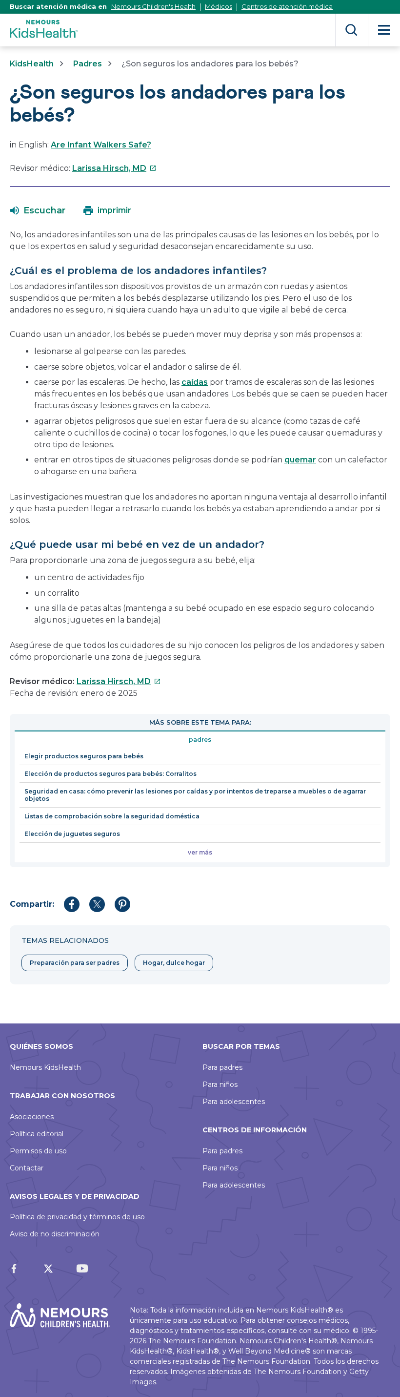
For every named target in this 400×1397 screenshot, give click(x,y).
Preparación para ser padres (75, 962)
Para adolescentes (233, 1101)
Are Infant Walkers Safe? (101, 144)
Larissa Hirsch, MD (114, 168)
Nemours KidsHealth (45, 1067)
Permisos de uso (38, 1151)
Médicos (218, 6)
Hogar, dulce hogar (174, 962)
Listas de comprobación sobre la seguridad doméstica (112, 816)
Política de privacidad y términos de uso (77, 1216)
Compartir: (32, 904)
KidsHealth (32, 63)
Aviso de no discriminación (55, 1234)
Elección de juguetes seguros (72, 833)
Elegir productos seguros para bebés (83, 756)
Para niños (220, 1084)
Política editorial (36, 1133)
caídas (194, 382)
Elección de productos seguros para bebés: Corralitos (110, 773)
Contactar (26, 1168)
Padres (87, 63)
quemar (300, 459)
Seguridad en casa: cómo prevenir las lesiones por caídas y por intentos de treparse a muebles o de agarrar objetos (195, 795)
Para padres (222, 1067)
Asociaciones (32, 1116)
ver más (200, 852)
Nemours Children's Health (153, 6)
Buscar (351, 30)
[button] (37, 210)
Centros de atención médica (287, 6)
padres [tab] (200, 739)
